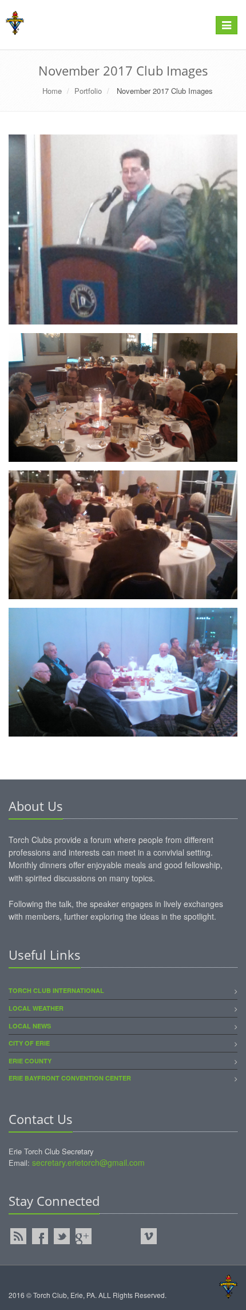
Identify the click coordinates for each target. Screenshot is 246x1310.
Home (52, 90)
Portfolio (88, 90)
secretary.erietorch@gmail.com (88, 1162)
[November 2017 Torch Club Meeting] (123, 229)
